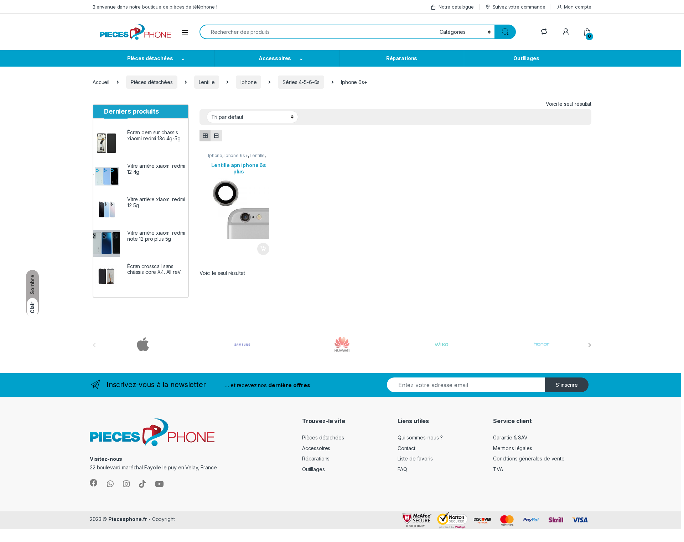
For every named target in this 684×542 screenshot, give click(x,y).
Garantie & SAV (510, 437)
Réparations (401, 58)
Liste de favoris (415, 458)
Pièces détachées (150, 58)
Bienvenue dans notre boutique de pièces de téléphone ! (155, 7)
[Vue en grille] (205, 135)
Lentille (207, 82)
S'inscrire (567, 385)
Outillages (526, 58)
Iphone (248, 82)
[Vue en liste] (216, 135)
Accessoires (275, 58)
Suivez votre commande (519, 7)
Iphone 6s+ (236, 155)
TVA (498, 469)
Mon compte (577, 7)
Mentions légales (512, 448)
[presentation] (589, 345)
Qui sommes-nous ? (420, 437)
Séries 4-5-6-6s (301, 82)
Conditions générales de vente (529, 458)
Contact (406, 448)
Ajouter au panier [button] (261, 249)
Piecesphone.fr (127, 519)
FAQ (402, 469)
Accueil (101, 82)
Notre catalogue (456, 7)
